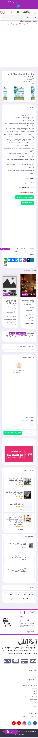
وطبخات (18, 594)
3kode (22, 731)
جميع (32, 598)
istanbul (31, 713)
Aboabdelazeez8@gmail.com (21, 421)
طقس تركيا (33, 699)
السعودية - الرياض (27, 81)
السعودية (13, 12)
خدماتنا (35, 682)
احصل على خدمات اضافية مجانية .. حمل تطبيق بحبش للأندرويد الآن (19, 2)
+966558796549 (27, 203)
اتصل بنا (35, 690)
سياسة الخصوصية (31, 679)
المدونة (35, 693)
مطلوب (31, 594)
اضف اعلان (13, 732)
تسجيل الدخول (21, 333)
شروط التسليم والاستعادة (29, 685)
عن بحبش (34, 677)
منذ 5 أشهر (28, 312)
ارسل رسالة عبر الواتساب (23, 197)
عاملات (24, 594)
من (6, 594)
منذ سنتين (29, 84)
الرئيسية (35, 21)
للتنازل (11, 594)
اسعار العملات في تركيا (30, 696)
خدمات (29, 21)
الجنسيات (25, 598)
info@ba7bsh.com (28, 716)
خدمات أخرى (22, 21)
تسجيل (12, 333)
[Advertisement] (19, 46)
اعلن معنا (34, 688)
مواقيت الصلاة (32, 701)
